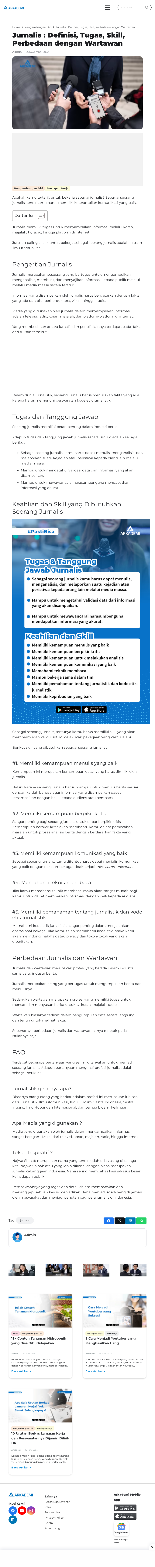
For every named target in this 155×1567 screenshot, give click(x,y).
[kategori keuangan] (59, 1270)
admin (17, 52)
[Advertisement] (77, 159)
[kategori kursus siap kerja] (133, 1270)
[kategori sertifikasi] (96, 1270)
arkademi (90, 1353)
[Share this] (109, 1220)
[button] (107, 7)
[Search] (146, 7)
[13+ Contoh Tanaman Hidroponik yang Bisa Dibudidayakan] (40, 1311)
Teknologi (112, 1333)
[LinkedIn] (13, 1519)
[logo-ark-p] (13, 7)
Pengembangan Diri (28, 188)
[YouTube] (22, 1510)
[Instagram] (31, 1510)
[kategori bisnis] (22, 1270)
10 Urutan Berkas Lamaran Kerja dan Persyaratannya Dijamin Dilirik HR (40, 1438)
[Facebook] (13, 1510)
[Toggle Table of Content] (39, 216)
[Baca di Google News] (121, 1528)
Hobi (15, 1333)
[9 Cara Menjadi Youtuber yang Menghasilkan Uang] (114, 1311)
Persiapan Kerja (57, 188)
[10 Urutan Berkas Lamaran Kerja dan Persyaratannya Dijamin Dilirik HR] (40, 1406)
